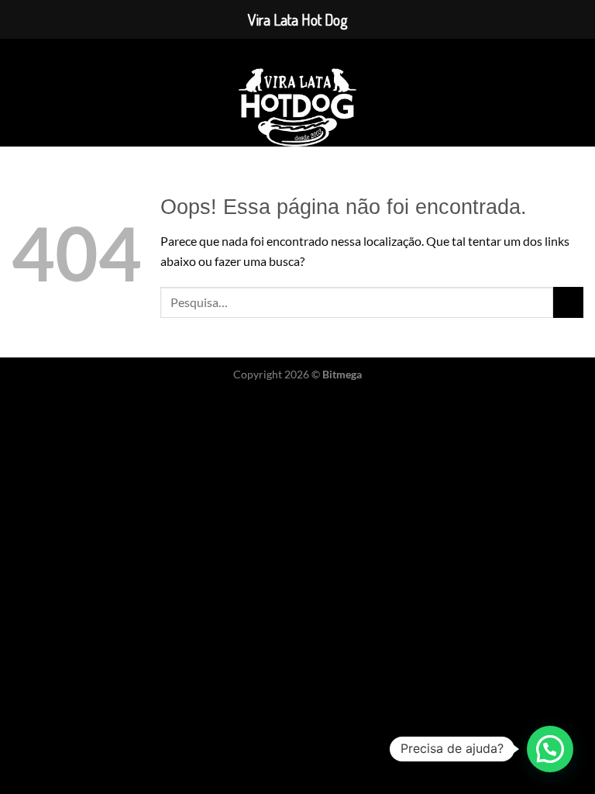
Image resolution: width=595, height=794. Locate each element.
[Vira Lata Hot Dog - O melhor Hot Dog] (298, 107)
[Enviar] (568, 302)
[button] (550, 749)
